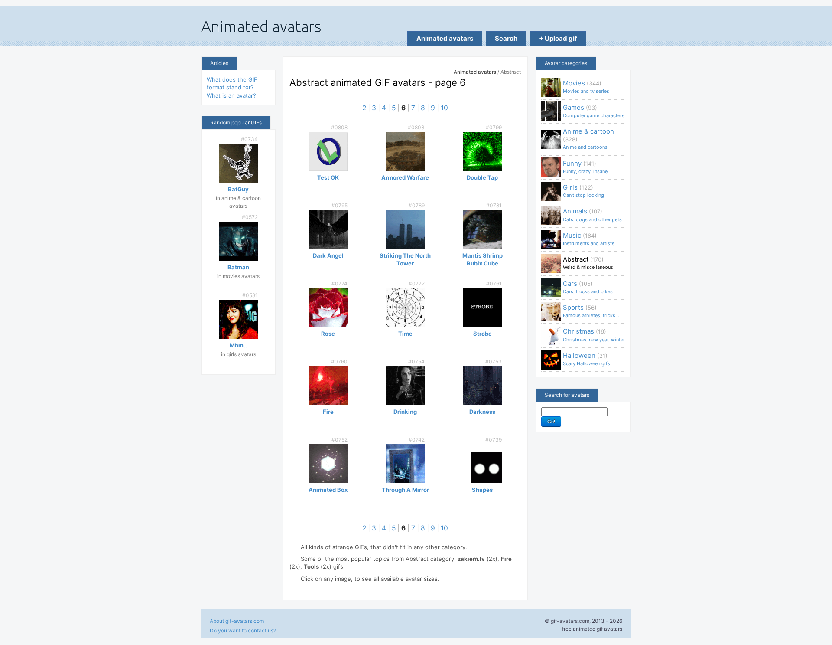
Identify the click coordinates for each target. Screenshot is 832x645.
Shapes (482, 489)
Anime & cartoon (588, 138)
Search (506, 38)
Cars (588, 287)
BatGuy (238, 189)
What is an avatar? (231, 95)
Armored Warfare (405, 177)
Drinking (405, 411)
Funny (585, 166)
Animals (592, 214)
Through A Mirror (405, 489)
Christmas (594, 334)
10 (444, 108)
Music (588, 238)
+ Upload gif (558, 38)
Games (593, 110)
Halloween (586, 359)
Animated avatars (444, 38)
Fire (328, 411)
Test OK (328, 177)
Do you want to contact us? (243, 630)
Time (405, 333)
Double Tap (482, 177)
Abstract (588, 262)
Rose (328, 333)
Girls (583, 190)
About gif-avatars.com (237, 621)
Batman (238, 267)
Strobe (482, 333)
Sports (591, 310)
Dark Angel (328, 255)
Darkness (482, 411)
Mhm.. (238, 345)
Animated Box (328, 489)
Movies (586, 86)
